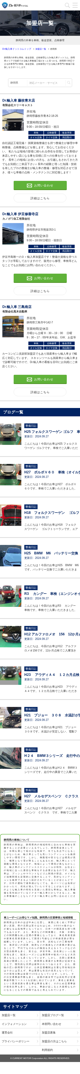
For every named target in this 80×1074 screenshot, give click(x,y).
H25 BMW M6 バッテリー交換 (51, 553)
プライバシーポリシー (15, 1041)
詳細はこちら (40, 198)
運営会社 (7, 1032)
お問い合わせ (43, 185)
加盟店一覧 (9, 1015)
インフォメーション (14, 1024)
